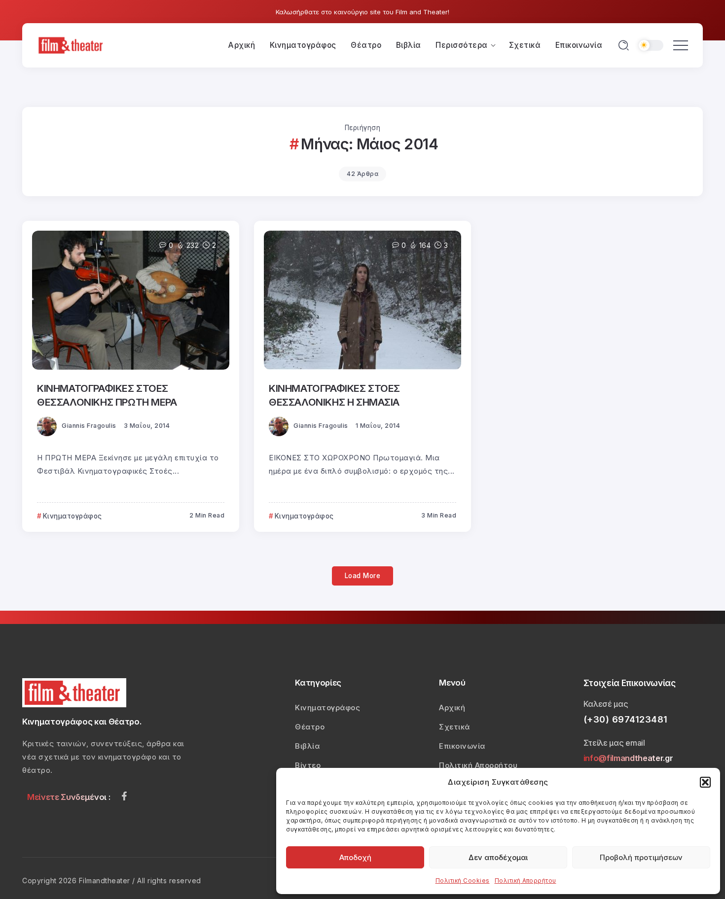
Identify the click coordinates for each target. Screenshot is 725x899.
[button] (705, 782)
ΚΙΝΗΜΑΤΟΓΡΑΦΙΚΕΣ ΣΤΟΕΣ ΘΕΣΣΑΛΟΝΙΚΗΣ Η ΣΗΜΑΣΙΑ (334, 395)
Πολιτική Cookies (462, 880)
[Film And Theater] (72, 44)
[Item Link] (130, 300)
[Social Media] (124, 796)
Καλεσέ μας (605, 704)
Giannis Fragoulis (89, 425)
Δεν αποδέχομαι (498, 857)
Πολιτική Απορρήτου (525, 880)
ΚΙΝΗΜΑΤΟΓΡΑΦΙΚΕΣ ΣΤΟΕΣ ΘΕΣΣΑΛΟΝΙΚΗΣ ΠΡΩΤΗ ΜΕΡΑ (107, 395)
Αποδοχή (355, 857)
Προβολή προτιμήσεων (641, 857)
